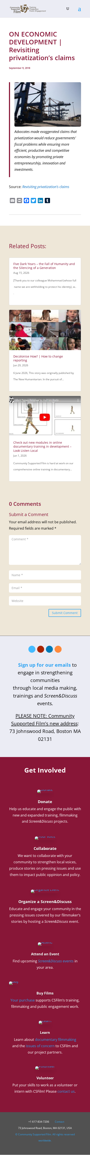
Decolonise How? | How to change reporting (38, 358)
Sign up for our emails (44, 664)
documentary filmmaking (55, 1039)
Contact (59, 1122)
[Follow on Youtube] (40, 649)
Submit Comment (65, 613)
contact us (66, 1091)
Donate (45, 801)
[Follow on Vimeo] (31, 649)
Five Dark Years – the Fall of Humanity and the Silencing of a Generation (44, 266)
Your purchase (22, 1000)
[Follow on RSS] (58, 649)
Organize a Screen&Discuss (45, 901)
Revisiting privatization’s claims (45, 186)
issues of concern (40, 1045)
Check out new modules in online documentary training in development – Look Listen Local (42, 446)
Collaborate (45, 848)
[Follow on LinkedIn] (49, 649)
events (56, 961)
